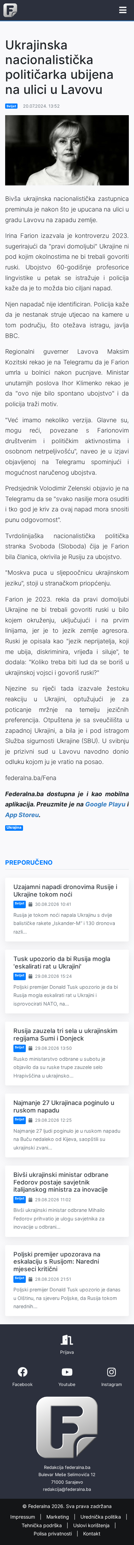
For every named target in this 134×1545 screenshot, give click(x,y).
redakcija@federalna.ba (67, 1489)
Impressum (23, 1517)
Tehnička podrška (42, 1525)
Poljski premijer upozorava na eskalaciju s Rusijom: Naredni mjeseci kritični (56, 1262)
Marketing (58, 1517)
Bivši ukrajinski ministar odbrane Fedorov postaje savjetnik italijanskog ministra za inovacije (61, 1182)
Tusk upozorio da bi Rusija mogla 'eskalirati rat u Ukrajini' (61, 962)
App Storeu (22, 814)
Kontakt (91, 1533)
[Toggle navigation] (123, 10)
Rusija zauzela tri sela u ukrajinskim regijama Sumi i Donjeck (65, 1034)
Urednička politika (101, 1517)
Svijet (11, 106)
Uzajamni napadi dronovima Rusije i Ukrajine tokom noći (65, 890)
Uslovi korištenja (92, 1525)
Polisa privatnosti (53, 1533)
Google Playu (105, 804)
